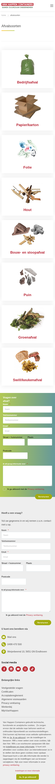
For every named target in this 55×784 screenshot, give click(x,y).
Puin (27, 295)
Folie (27, 167)
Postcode (7, 451)
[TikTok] (32, 669)
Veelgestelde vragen (12, 688)
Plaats (30, 437)
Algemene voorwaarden (13, 699)
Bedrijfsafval (27, 82)
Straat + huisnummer (12, 437)
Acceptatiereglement (12, 695)
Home (3, 15)
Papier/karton (27, 125)
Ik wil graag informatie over (15, 464)
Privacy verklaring (36, 489)
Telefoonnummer (10, 415)
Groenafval (27, 337)
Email (6, 426)
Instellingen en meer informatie (27, 771)
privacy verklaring (11, 765)
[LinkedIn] (11, 669)
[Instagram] (25, 669)
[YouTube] (18, 669)
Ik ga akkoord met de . (24, 615)
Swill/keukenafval (27, 380)
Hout (27, 210)
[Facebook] (4, 669)
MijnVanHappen (9, 710)
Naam (6, 404)
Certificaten (7, 691)
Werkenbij (6, 707)
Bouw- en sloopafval (27, 252)
